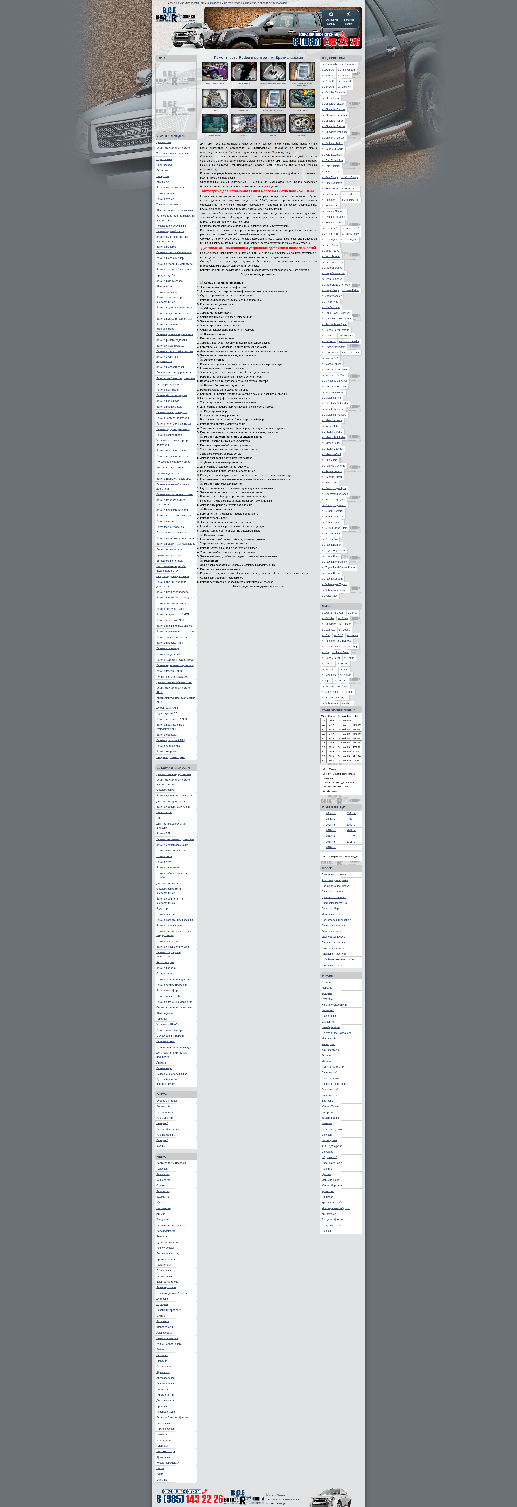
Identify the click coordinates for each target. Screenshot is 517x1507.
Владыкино (163, 1219)
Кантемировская (166, 1287)
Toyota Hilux (330, 556)
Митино (160, 1315)
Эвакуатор (162, 170)
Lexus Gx (329, 335)
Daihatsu (328, 629)
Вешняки (327, 1230)
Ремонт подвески (166, 292)
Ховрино (327, 1123)
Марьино (161, 1479)
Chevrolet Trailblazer (335, 132)
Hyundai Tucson (332, 222)
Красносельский (332, 1202)
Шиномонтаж (164, 286)
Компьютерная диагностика (173, 147)
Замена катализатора (169, 280)
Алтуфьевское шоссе (335, 874)
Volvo (347, 703)
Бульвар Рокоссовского (170, 1242)
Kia (325, 652)
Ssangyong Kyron (333, 499)
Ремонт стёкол (165, 198)
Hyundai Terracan (333, 216)
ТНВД (159, 818)
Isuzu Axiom (330, 245)
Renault (328, 686)
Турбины (161, 1018)
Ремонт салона (165, 193)
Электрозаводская (167, 1281)
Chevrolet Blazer (333, 103)
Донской (327, 1134)
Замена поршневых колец (172, 509)
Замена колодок (166, 967)
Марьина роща (330, 1179)
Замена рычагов (166, 246)
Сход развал (164, 973)
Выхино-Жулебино (333, 1066)
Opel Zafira (329, 460)
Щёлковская (163, 1457)
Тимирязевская (165, 1428)
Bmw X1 (328, 81)
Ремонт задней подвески (171, 984)
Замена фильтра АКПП (170, 740)
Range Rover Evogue (335, 330)
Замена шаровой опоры (170, 366)
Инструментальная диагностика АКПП (175, 700)
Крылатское (163, 1366)
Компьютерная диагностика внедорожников (173, 782)
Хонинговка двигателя (170, 467)
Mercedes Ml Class (334, 386)
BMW (352, 612)
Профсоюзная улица (334, 902)
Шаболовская (164, 1326)
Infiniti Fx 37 (350, 228)
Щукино (326, 1174)
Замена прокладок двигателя (174, 515)
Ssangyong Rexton (334, 505)
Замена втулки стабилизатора (174, 307)
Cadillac (328, 618)
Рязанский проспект (168, 1310)
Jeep (353, 646)
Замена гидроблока (168, 751)
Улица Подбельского (169, 1343)
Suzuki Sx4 (330, 539)
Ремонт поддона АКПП (170, 654)
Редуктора (162, 908)
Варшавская (163, 1423)
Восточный (163, 1106)
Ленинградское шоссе (335, 925)
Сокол (160, 1468)
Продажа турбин (166, 275)
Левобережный (331, 1027)
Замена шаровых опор (170, 258)
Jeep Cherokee (332, 267)
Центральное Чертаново (336, 1032)
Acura (327, 612)
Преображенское (332, 1162)
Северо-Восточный (167, 1129)
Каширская (163, 1174)
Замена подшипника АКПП (172, 614)
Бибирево (327, 1196)
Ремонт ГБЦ (163, 833)
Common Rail (164, 812)
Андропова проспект (334, 942)
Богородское (329, 1140)
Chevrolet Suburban (335, 115)
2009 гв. (351, 824)
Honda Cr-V (349, 188)
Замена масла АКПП (169, 671)
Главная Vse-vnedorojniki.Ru (187, 3)
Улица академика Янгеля (171, 1293)
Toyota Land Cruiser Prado (338, 567)
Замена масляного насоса (172, 450)
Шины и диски (164, 1013)
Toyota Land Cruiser (335, 561)
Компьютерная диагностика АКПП (173, 690)
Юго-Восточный (165, 1134)
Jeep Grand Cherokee (336, 284)
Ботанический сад (167, 1253)
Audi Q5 (328, 75)
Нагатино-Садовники (334, 1004)
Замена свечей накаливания (173, 806)
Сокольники (163, 1208)
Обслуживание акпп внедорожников (168, 890)
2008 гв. (331, 824)
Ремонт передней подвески (173, 979)
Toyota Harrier (331, 544)
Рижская (161, 1236)
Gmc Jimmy (349, 177)
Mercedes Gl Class (334, 375)
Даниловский (329, 1072)
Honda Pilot (350, 194)
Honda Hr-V (330, 194)
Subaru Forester (332, 511)
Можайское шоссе (333, 914)
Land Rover (340, 652)
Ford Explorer (331, 166)
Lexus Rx (329, 341)
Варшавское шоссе (333, 891)
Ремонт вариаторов (168, 867)
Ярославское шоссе (334, 897)
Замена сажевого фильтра (172, 946)
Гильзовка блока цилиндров (173, 461)
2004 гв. (331, 813)
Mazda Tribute (331, 364)
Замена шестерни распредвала (175, 597)
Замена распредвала (169, 406)
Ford (326, 635)
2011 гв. (351, 830)
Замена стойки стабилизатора (174, 351)
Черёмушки (328, 1044)
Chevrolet (329, 624)
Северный (162, 1123)
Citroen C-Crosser (333, 137)
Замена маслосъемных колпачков (170, 502)
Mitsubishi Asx (331, 397)
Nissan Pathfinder (333, 437)
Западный (162, 1140)
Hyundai (344, 641)
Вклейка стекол (165, 1041)
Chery (343, 618)
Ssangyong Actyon (334, 488)
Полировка (162, 176)
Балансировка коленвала (171, 532)
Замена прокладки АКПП (171, 719)
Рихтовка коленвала (168, 555)
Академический (331, 1225)
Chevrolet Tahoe (333, 120)
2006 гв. (331, 819)
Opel (326, 680)
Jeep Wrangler (332, 296)
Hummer (328, 641)
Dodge (344, 629)
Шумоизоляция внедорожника (174, 210)
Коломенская (164, 1264)
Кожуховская (164, 1270)
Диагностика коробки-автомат (174, 682)
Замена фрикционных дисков (174, 625)
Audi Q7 (344, 75)
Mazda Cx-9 (330, 358)
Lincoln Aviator (349, 341)
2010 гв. (331, 830)
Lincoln (327, 663)
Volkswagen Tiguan (334, 584)
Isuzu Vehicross (332, 262)
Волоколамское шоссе (335, 885)
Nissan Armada (332, 420)
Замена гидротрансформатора (175, 665)
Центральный (164, 1112)
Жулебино (162, 1196)
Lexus (349, 658)
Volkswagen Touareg (335, 590)
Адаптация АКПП (166, 713)
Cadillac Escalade (333, 92)
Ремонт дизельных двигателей (175, 263)
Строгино (161, 1185)
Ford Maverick (331, 171)
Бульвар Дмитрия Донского (173, 1417)
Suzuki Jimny (331, 533)
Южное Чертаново (333, 1185)
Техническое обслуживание (173, 153)
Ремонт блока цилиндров (171, 412)
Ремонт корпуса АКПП (170, 608)
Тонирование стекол (168, 204)
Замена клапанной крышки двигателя (172, 486)
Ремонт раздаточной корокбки (174, 919)
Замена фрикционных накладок (175, 631)
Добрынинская (165, 1400)
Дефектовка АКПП (167, 707)
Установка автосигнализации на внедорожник (175, 218)
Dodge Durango (332, 149)
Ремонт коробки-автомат (171, 603)
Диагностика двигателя (170, 801)
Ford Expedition (332, 160)
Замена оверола (166, 734)
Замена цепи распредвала (172, 591)
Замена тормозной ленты (171, 637)
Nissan (345, 675)
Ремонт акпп (163, 861)
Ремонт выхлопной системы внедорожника (173, 933)
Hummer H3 (330, 205)
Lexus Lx (346, 335)
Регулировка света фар (170, 187)
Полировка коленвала (169, 549)
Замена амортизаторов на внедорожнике (172, 239)
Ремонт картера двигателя (172, 417)
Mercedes (329, 669)
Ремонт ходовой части (170, 231)
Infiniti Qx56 (348, 239)
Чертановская (164, 1276)
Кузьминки (162, 1321)
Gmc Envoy (330, 177)
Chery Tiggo (330, 98)
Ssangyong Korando (335, 494)
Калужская (163, 1191)
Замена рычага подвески (171, 340)
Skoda (342, 686)
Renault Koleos (332, 471)
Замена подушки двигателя (173, 313)
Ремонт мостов (165, 914)
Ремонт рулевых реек (169, 925)
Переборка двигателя (169, 384)
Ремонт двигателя (167, 389)
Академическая (165, 1383)
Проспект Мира (165, 1451)
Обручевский (329, 1157)
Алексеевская (164, 1332)
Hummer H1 (330, 200)
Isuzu (340, 646)
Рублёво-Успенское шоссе (338, 959)
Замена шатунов (166, 521)
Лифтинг (161, 1062)
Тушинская (162, 1445)
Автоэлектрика (165, 962)
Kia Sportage (331, 307)
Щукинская (163, 1372)
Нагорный (327, 1112)
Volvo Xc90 (330, 595)
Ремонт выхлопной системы (173, 269)
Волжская (162, 1389)
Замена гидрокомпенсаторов (173, 478)
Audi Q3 (328, 69)
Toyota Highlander (334, 550)
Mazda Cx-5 (330, 352)
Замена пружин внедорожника (174, 334)
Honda (352, 635)
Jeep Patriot (350, 290)
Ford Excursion (332, 154)
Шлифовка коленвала (169, 560)
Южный (160, 1146)
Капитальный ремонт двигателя (175, 378)
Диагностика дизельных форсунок (171, 825)
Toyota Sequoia (332, 578)
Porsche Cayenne (333, 465)
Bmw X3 (344, 81)
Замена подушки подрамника (174, 318)
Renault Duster (332, 477)
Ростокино (328, 1010)
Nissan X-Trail (331, 454)
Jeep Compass (332, 279)
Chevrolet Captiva (333, 109)
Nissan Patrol (331, 443)
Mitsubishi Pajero (333, 409)
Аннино (160, 1213)
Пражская (162, 1406)
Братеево (327, 1100)
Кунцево (327, 993)
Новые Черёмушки (167, 1462)
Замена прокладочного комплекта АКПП (170, 726)
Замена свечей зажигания (172, 844)
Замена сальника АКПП (170, 620)
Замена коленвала (167, 400)
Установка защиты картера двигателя (172, 442)
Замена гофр (164, 1068)
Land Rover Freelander (336, 318)
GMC (338, 635)
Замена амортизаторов (170, 1030)
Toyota (341, 697)
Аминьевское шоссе (334, 948)
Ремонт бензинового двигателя (175, 839)
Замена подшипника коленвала (175, 543)
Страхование (164, 159)
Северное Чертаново (334, 1083)
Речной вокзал (165, 1247)
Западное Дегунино (333, 1219)
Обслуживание (165, 789)
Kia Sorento (330, 301)
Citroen (345, 624)
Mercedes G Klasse (334, 369)
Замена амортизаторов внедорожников (170, 299)
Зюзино (326, 1055)
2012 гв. (331, 836)
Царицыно (328, 1021)
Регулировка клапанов (170, 526)
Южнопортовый (331, 1049)
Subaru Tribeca (332, 522)
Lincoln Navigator (333, 347)
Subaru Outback (332, 516)
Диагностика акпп (167, 883)
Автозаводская (165, 1377)
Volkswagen (330, 703)
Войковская (163, 1349)
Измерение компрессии (170, 850)
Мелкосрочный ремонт (170, 1035)
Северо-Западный (167, 1100)
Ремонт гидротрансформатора (174, 659)
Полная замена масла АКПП (173, 676)
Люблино (161, 1360)
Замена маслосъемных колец (174, 494)
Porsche (340, 680)
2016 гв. (331, 847)
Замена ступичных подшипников (167, 359)
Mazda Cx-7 (350, 352)
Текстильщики (165, 1394)
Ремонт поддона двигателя (173, 429)
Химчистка (162, 181)
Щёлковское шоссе (333, 936)
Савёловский (329, 1095)
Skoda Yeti (329, 482)
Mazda (342, 663)
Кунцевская (163, 1179)
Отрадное (162, 1304)
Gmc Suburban (332, 183)
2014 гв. (331, 841)
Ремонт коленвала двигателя (174, 423)
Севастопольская (167, 1338)
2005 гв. (351, 813)
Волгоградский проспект (171, 1162)
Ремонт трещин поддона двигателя (171, 584)
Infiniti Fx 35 (330, 228)
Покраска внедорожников (171, 1073)
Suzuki (327, 697)
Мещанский (329, 1038)
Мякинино (162, 1434)
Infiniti (327, 646)
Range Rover (331, 658)
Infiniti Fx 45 (330, 233)
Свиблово (162, 1355)
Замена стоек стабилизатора (174, 252)
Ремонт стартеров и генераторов (168, 954)
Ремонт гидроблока (168, 745)
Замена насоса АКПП (169, 642)
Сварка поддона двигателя (172, 576)
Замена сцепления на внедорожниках (169, 900)
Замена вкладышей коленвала (175, 538)
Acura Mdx (329, 64)
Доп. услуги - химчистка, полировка (171, 1054)
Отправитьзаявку (331, 21)
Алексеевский (330, 1078)
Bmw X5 (328, 86)
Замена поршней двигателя (173, 456)
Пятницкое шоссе (332, 965)
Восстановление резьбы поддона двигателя (171, 568)
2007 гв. (351, 819)
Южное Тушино (331, 1106)
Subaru (347, 691)
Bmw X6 (344, 86)
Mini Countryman (333, 392)
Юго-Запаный (164, 1117)
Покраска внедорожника (171, 225)
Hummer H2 (350, 200)
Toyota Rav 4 (331, 573)
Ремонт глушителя (167, 941)
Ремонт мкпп (164, 856)
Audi (339, 612)
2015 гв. (351, 841)
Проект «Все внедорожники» (286, 1499)
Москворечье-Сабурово (336, 1208)
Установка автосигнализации (173, 1047)
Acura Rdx (348, 64)
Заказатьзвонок (349, 21)
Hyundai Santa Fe (333, 211)
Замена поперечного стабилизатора (168, 326)
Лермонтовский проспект (171, 1225)
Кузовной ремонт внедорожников (166, 1081)
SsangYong (330, 691)
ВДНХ (160, 1473)
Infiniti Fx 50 (350, 233)
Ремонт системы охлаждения (174, 1001)
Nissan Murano (332, 431)
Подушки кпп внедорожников (174, 372)
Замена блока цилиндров (171, 395)
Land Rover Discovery (336, 313)
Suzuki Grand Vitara (334, 528)
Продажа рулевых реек (170, 757)
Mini (344, 669)
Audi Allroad (346, 69)
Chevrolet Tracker (333, 126)
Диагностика (163, 142)
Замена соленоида (167, 648)
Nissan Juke (330, 426)
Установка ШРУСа (167, 1024)
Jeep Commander (333, 273)
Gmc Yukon (330, 188)
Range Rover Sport (334, 324)
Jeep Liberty (330, 290)
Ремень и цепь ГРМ (168, 996)
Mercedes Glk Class (334, 380)
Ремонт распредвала (169, 434)
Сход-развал (164, 164)
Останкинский (330, 1089)
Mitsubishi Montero (334, 414)
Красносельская (166, 1411)
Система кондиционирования (174, 1007)
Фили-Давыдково (332, 1146)
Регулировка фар (167, 990)
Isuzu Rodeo (214, 3)
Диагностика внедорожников (173, 774)
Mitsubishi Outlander (335, 403)
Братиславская (165, 1259)
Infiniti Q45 (329, 239)
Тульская (162, 1168)
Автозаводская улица (335, 880)
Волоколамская (165, 1230)
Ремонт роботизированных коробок (172, 875)
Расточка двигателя (168, 473)
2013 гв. (351, 836)
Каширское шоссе (332, 931)
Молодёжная (164, 1440)
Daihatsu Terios (332, 143)
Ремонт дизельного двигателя (174, 795)
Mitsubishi (329, 675)
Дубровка (162, 1298)
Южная (160, 1202)
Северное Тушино (332, 1129)
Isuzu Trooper (331, 256)
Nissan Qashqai (332, 448)
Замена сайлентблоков (170, 345)
